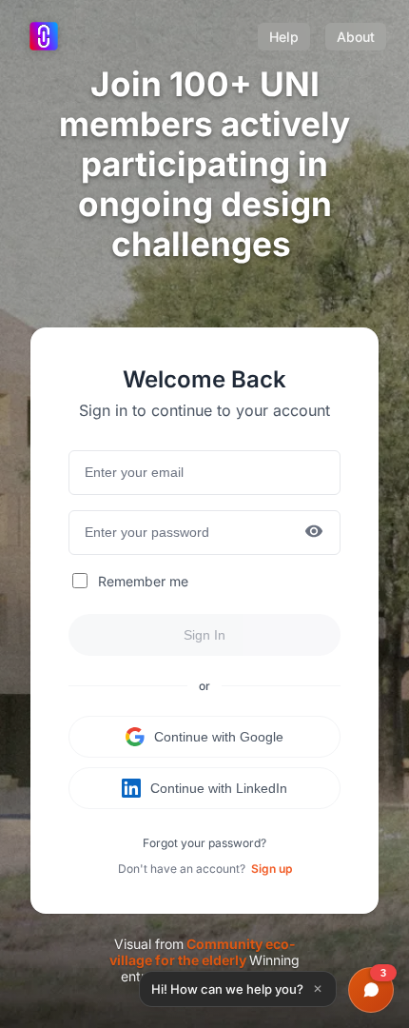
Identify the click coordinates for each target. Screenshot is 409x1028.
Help (284, 37)
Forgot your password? (204, 843)
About (356, 37)
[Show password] (314, 532)
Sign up (271, 868)
